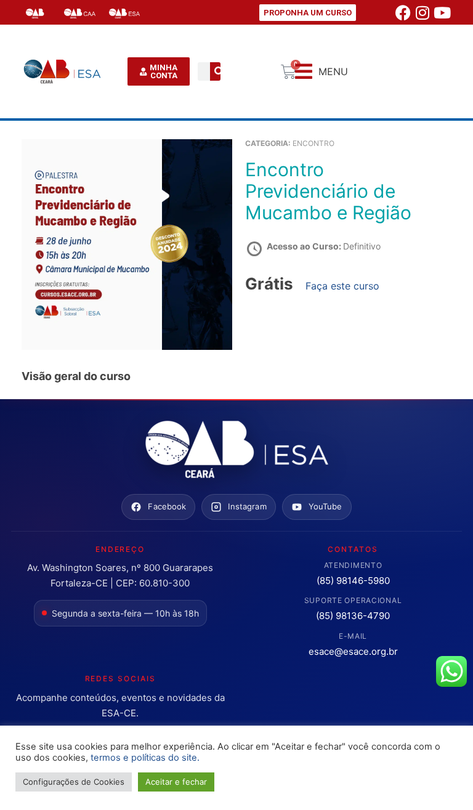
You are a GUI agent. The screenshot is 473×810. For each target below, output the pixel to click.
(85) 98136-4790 (353, 616)
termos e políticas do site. (145, 757)
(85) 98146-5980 (353, 580)
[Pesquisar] (219, 71)
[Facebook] (403, 12)
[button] (321, 72)
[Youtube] (442, 12)
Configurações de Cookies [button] (73, 782)
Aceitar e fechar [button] (176, 782)
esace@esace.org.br (353, 651)
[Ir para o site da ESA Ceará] (236, 450)
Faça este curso (342, 286)
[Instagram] (422, 12)
